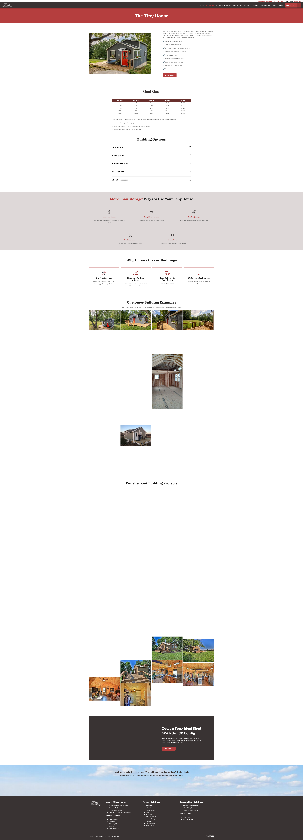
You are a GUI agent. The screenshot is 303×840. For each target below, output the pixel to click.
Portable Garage (151, 819)
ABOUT (246, 5)
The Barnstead (150, 810)
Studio (147, 812)
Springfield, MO (113, 821)
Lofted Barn (149, 808)
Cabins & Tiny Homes (189, 808)
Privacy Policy (187, 817)
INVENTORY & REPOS (225, 5)
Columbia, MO (113, 824)
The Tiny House (150, 823)
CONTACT (280, 5)
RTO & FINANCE (237, 5)
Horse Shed (149, 814)
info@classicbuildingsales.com (122, 812)
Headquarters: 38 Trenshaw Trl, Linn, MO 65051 (270, 1)
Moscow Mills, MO (114, 828)
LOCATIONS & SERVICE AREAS (260, 5)
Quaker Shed (150, 825)
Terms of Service (188, 819)
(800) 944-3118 (297, 1)
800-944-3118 (117, 810)
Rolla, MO (112, 826)
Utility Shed (149, 805)
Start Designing (169, 748)
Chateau (148, 821)
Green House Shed (151, 816)
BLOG (274, 5)
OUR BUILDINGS (210, 5)
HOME (202, 5)
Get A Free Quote (170, 75)
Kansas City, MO (114, 819)
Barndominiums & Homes (190, 810)
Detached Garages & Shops (191, 805)
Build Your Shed (290, 5)
